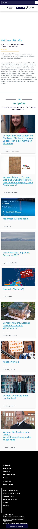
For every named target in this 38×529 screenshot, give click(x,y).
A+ (24, 7)
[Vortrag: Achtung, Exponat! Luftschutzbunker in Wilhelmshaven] (18, 311)
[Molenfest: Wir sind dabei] (18, 207)
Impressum (7, 481)
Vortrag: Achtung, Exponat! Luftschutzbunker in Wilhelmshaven (16, 325)
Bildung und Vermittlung (10, 499)
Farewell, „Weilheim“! (13, 289)
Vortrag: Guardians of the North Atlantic (15, 397)
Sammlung (6, 502)
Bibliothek (6, 505)
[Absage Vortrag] (18, 350)
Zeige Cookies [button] (7, 521)
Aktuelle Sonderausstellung (11, 493)
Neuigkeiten (7, 468)
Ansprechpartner (9, 474)
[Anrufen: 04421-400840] (27, 7)
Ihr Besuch (6, 465)
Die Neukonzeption (8, 496)
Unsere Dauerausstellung (10, 490)
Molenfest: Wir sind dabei (15, 218)
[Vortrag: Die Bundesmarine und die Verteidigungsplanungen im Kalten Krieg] (18, 420)
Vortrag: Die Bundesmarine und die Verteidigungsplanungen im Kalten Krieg (17, 436)
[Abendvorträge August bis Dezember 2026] (18, 241)
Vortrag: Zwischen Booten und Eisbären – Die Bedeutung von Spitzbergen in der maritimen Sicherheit (18, 139)
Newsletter (7, 471)
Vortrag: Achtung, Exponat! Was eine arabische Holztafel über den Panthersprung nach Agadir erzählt (18, 181)
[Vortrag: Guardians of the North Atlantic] (18, 384)
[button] (3, 7)
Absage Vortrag (11, 362)
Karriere (6, 478)
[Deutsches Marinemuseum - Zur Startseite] (9, 8)
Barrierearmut (8, 484)
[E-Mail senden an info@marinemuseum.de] (33, 8)
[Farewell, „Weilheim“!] (18, 277)
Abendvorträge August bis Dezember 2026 (16, 253)
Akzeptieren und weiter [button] (17, 526)
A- (17, 7)
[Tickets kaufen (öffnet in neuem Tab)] (30, 8)
